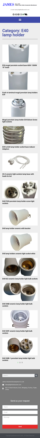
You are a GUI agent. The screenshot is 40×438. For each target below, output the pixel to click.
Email (4, 409)
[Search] (36, 375)
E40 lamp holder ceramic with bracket (16, 228)
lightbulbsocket (15, 435)
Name (4, 404)
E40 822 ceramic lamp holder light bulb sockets (20, 279)
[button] (20, 20)
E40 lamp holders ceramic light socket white (18, 254)
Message (5, 415)
